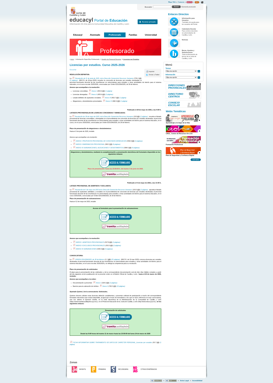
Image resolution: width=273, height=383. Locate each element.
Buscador (148, 7)
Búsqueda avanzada (188, 6)
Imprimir (151, 71)
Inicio (72, 59)
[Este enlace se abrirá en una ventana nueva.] (202, 2)
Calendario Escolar (189, 29)
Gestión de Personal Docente (111, 59)
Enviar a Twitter (154, 74)
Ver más (195, 159)
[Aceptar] (176, 6)
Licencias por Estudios (131, 59)
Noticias (185, 40)
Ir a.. (198, 71)
